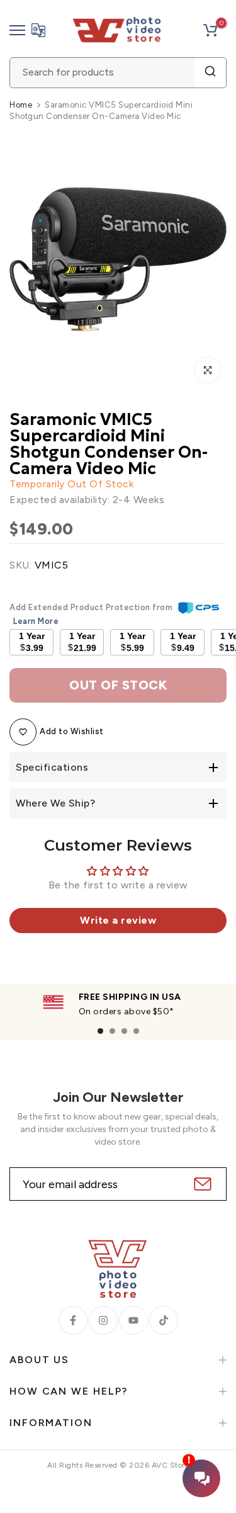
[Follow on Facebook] (73, 1320)
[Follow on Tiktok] (163, 1320)
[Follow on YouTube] (133, 1320)
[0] (210, 30)
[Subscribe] (201, 1184)
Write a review (118, 920)
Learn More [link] (36, 621)
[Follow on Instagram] (103, 1320)
